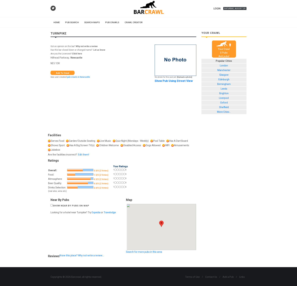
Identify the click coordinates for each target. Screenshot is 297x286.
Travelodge (110, 212)
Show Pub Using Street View (174, 81)
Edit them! (83, 154)
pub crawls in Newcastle (78, 77)
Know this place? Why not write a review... (81, 255)
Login (217, 8)
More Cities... (224, 111)
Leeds (224, 88)
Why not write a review (86, 46)
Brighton (224, 93)
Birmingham (224, 84)
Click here (77, 53)
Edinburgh (223, 79)
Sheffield (224, 107)
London (224, 65)
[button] (161, 224)
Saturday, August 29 (235, 8)
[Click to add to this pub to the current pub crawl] (63, 72)
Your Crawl (224, 49)
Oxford (224, 102)
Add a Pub (228, 277)
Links (242, 277)
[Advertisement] (123, 107)
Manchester (223, 70)
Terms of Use (192, 277)
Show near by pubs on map (71, 205)
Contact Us (211, 277)
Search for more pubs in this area (144, 251)
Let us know (99, 50)
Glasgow (224, 74)
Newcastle (76, 57)
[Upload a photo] (184, 77)
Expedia (96, 212)
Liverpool (224, 98)
